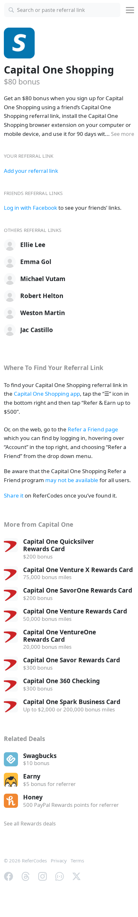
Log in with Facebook (30, 207)
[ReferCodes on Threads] (25, 876)
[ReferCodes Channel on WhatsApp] (59, 876)
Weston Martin (42, 313)
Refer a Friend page (93, 429)
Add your (31, 170)
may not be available (71, 480)
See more (122, 133)
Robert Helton (41, 296)
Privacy (59, 860)
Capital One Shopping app (47, 393)
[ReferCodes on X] (76, 876)
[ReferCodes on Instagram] (42, 876)
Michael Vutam (42, 279)
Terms (77, 860)
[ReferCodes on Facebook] (8, 876)
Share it (13, 495)
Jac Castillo (36, 330)
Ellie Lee (32, 245)
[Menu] (130, 10)
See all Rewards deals (30, 823)
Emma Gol (35, 262)
